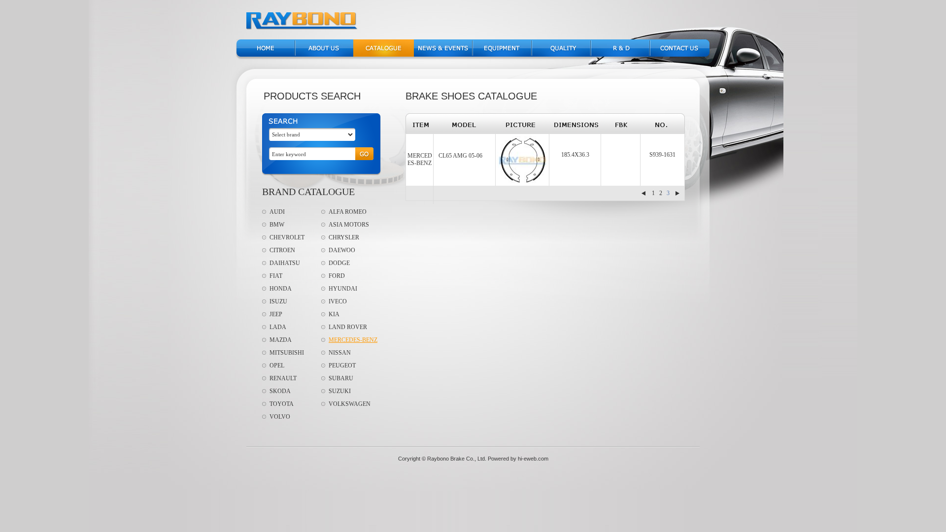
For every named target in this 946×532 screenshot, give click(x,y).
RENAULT (283, 378)
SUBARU (341, 378)
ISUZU (278, 301)
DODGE (339, 263)
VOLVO (280, 416)
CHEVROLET (287, 237)
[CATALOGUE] (383, 54)
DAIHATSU (285, 263)
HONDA (281, 288)
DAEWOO (342, 250)
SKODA (280, 391)
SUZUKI (340, 391)
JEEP (276, 314)
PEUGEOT (342, 365)
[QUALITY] (561, 54)
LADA (278, 327)
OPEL (277, 365)
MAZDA (281, 339)
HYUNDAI (343, 288)
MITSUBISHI (287, 352)
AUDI (277, 211)
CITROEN (282, 250)
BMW (277, 224)
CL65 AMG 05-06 (460, 155)
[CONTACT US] (680, 54)
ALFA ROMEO (348, 211)
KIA (334, 314)
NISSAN (340, 352)
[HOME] (265, 54)
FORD (337, 275)
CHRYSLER (344, 237)
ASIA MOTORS (349, 224)
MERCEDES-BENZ (353, 339)
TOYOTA (282, 403)
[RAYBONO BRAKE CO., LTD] (302, 27)
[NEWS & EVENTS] (443, 54)
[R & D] (620, 54)
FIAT (276, 275)
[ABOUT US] (324, 54)
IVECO (338, 301)
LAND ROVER (348, 327)
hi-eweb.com (533, 459)
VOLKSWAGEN (350, 403)
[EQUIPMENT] (502, 54)
